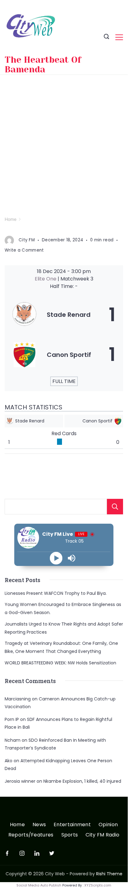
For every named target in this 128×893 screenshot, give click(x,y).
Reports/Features (31, 835)
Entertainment (72, 825)
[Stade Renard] (64, 314)
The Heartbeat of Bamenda (43, 65)
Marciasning (18, 699)
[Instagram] (22, 853)
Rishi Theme (109, 874)
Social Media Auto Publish (38, 885)
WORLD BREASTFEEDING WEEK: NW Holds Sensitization (60, 663)
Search (115, 506)
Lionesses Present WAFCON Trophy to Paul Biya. (56, 593)
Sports (69, 835)
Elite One (46, 278)
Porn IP (12, 719)
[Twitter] (51, 853)
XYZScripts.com (97, 885)
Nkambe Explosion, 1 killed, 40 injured (82, 781)
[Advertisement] (64, 142)
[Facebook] (7, 853)
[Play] (56, 558)
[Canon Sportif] (64, 354)
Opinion (108, 825)
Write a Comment (24, 250)
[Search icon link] (106, 37)
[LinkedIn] (36, 853)
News (39, 825)
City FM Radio (102, 835)
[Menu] (119, 37)
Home (17, 825)
